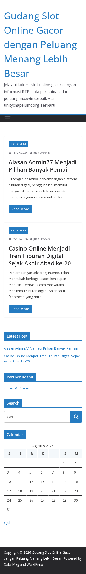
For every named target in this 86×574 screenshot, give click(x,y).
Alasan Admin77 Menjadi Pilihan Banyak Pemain (42, 165)
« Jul (7, 522)
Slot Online (19, 144)
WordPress (35, 564)
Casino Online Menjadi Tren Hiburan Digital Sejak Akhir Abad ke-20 (40, 255)
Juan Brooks (41, 153)
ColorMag (11, 564)
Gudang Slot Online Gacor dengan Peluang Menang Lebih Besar (40, 44)
